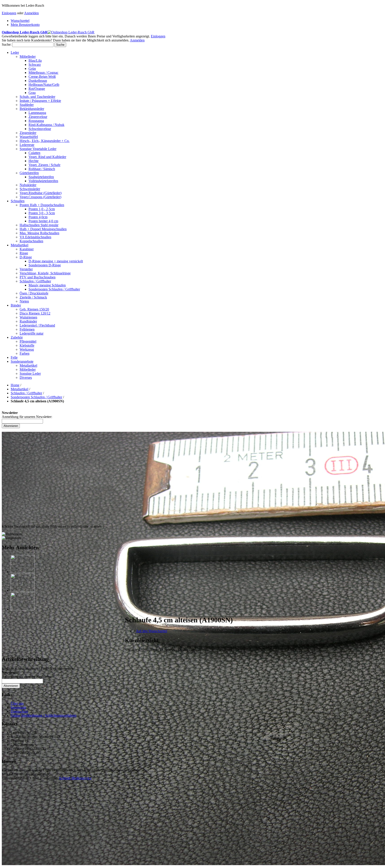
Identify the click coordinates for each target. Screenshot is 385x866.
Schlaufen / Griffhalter (26, 393)
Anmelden (31, 13)
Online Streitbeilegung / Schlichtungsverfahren (43, 715)
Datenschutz (19, 711)
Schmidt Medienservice (75, 778)
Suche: (6, 44)
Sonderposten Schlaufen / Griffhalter (36, 397)
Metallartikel (19, 389)
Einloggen (9, 13)
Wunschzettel (20, 21)
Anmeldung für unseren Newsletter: (27, 417)
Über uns (17, 703)
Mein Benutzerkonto (25, 25)
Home (15, 385)
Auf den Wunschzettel (151, 631)
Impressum (18, 707)
